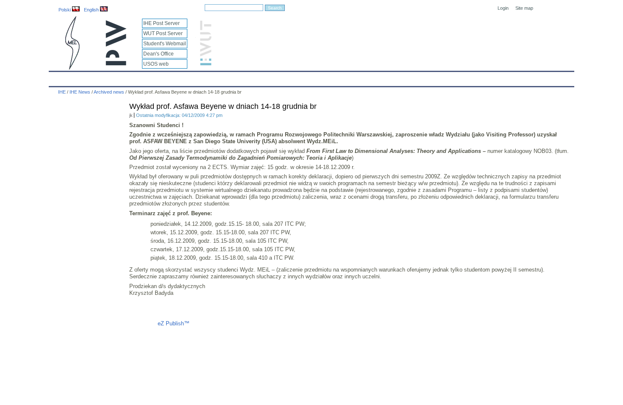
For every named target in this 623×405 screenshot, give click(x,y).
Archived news (109, 91)
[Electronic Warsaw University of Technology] (205, 64)
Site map (524, 8)
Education (228, 77)
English (92, 9)
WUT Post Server (163, 33)
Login (503, 8)
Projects (299, 77)
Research (265, 77)
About (156, 77)
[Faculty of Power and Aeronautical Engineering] (71, 68)
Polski (65, 9)
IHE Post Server (161, 23)
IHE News (123, 77)
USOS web (156, 64)
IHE (59, 77)
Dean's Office (158, 54)
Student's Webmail (164, 44)
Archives (333, 77)
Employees (189, 77)
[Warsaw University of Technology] (116, 64)
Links (381, 77)
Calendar (88, 77)
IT (359, 77)
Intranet (409, 77)
